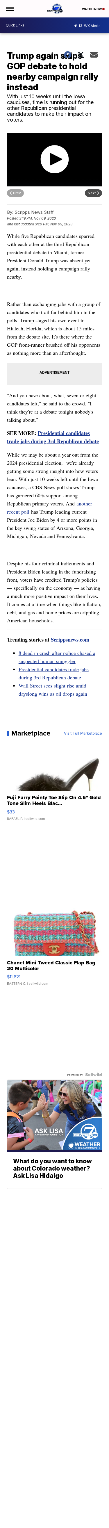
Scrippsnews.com (70, 639)
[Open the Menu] (9, 8)
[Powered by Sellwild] (93, 1075)
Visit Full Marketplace (83, 733)
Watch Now (92, 9)
